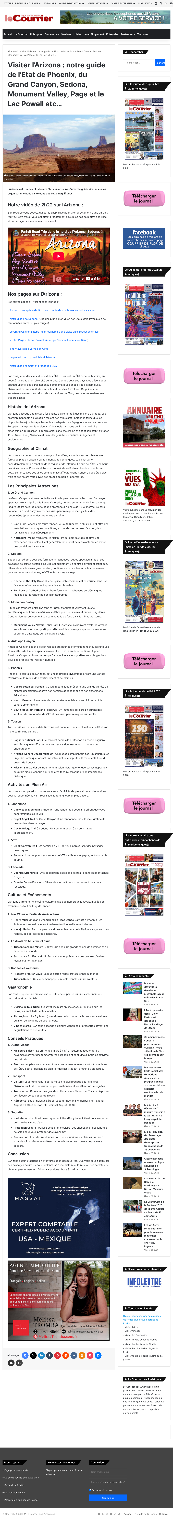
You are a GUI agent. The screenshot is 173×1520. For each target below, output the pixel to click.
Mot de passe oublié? (115, 1482)
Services (66, 34)
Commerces (52, 34)
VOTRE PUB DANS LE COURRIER (21, 3)
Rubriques (36, 34)
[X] (33, 1355)
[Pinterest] (57, 1355)
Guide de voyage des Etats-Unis (21, 1477)
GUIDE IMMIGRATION (70, 3)
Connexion (108, 1498)
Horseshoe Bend (77, 340)
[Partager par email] (11, 1363)
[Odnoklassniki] (82, 1355)
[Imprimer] (19, 1363)
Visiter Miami (131, 1327)
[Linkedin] (41, 1355)
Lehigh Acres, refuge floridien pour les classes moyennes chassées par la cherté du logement (153, 1236)
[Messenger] (98, 1355)
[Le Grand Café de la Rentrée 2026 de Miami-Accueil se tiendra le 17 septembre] (132, 1206)
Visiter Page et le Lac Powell (27, 340)
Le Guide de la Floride (145, 1514)
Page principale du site (16, 1470)
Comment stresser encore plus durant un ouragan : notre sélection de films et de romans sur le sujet (154, 1048)
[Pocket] (90, 1355)
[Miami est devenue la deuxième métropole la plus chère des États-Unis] (132, 988)
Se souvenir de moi (101, 1490)
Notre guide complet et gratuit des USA (33, 365)
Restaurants (128, 34)
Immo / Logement (94, 34)
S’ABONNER (50, 3)
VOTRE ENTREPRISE (122, 3)
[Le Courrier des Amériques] (29, 18)
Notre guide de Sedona (24, 318)
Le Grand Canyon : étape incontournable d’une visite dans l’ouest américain (54, 331)
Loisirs (77, 34)
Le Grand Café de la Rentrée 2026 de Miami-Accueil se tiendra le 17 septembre (154, 1208)
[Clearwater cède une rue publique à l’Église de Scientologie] (132, 1163)
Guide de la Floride (14, 1485)
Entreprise (112, 34)
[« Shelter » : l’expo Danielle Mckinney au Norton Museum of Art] (132, 1183)
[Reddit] (65, 1355)
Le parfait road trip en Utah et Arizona (32, 357)
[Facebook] (25, 1355)
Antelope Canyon (55, 340)
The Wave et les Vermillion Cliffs (29, 348)
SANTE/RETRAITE (96, 3)
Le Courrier (21, 34)
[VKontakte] (73, 1355)
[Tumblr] (49, 1355)
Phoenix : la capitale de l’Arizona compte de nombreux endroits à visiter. (52, 310)
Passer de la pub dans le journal (21, 1500)
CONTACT (164, 1514)
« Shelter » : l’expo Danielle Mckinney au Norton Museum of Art (154, 1185)
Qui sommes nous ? (14, 1492)
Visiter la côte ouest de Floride (141, 1339)
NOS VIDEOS (145, 3)
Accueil (8, 34)
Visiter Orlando (133, 1330)
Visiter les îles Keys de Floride (140, 1344)
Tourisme (142, 34)
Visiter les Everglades (136, 1335)
